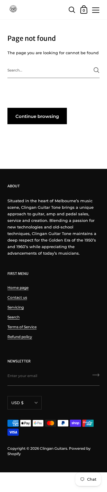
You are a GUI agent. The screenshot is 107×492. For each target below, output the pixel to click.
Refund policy (19, 336)
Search (13, 317)
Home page (18, 287)
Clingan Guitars (53, 448)
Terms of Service (22, 327)
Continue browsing (37, 116)
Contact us (17, 297)
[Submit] (96, 70)
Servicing (15, 307)
